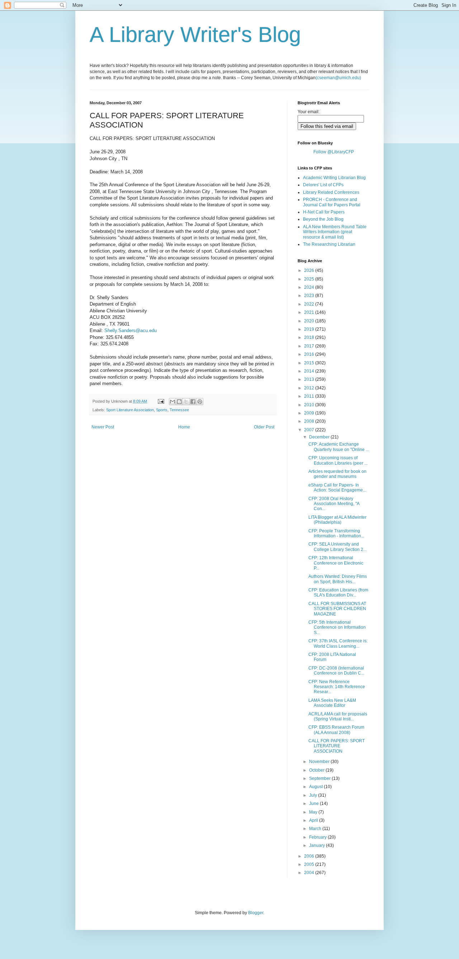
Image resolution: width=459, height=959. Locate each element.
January (317, 845)
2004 (309, 872)
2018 (309, 337)
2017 (309, 346)
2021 (309, 312)
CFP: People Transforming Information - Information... (336, 533)
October (317, 770)
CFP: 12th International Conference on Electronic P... (335, 563)
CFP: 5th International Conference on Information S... (337, 627)
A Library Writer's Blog (195, 35)
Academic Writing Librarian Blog (334, 177)
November (320, 761)
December (320, 437)
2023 (309, 295)
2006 (309, 856)
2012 (309, 387)
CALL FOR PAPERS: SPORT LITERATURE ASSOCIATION (336, 746)
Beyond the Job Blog (323, 219)
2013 (309, 379)
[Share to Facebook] (193, 401)
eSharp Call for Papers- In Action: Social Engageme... (337, 488)
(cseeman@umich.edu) (338, 77)
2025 (309, 279)
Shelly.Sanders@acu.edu (130, 330)
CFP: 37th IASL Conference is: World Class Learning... (338, 643)
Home (184, 427)
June (314, 803)
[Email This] (172, 401)
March (315, 828)
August (316, 786)
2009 (309, 413)
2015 (309, 362)
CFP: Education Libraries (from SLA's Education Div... (338, 593)
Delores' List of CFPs (323, 184)
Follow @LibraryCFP (333, 151)
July (313, 795)
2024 (309, 287)
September (320, 778)
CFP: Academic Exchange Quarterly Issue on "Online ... (338, 447)
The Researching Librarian (329, 244)
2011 (309, 396)
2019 (309, 329)
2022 (309, 304)
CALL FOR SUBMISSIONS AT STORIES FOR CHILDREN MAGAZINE (337, 609)
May (313, 812)
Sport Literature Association (130, 410)
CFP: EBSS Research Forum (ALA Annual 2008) (336, 730)
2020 (309, 320)
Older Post (264, 427)
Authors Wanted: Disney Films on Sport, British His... (337, 579)
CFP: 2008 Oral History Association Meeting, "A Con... (333, 504)
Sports (161, 410)
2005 (309, 864)
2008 (309, 421)
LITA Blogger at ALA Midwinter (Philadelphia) (337, 520)
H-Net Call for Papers (324, 212)
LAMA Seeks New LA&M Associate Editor (332, 703)
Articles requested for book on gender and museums (337, 474)
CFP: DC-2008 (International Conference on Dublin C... (336, 671)
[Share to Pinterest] (199, 401)
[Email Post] (160, 401)
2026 (309, 270)
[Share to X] (186, 401)
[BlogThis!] (179, 401)
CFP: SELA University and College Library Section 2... (337, 547)
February (318, 837)
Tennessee (179, 410)
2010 (309, 404)
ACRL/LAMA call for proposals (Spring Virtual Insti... (337, 716)
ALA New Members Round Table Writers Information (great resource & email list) (334, 232)
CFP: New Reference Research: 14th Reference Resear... (336, 687)
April (314, 820)
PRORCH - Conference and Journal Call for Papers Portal (331, 202)
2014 (309, 371)
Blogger (255, 912)
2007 (309, 429)
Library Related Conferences (331, 192)
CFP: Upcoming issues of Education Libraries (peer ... (338, 460)
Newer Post (102, 427)
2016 (309, 354)
